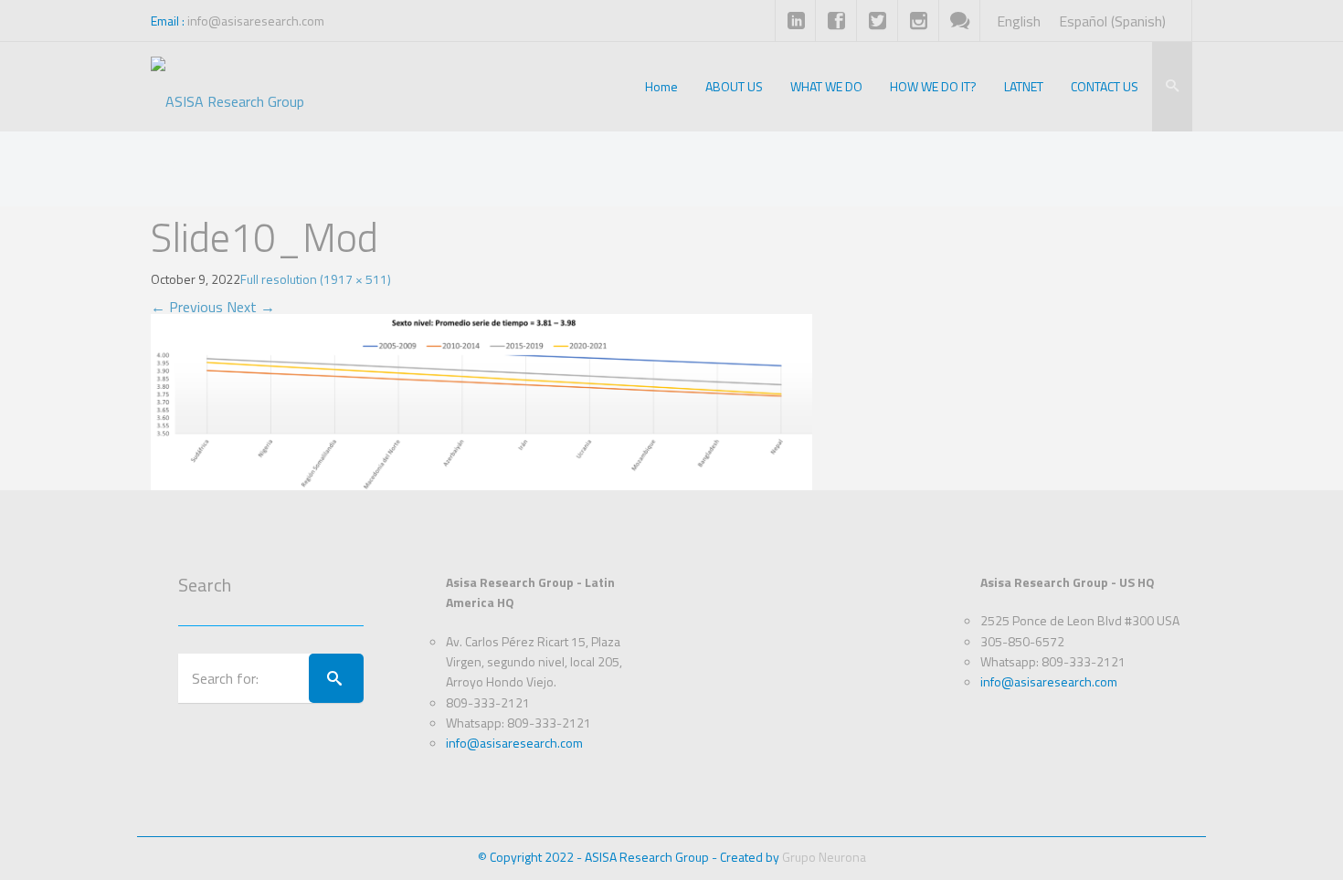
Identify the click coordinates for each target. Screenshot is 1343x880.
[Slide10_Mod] (481, 400)
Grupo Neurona (824, 856)
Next (251, 307)
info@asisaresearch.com (255, 20)
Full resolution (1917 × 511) (315, 278)
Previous (187, 307)
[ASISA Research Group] (227, 87)
